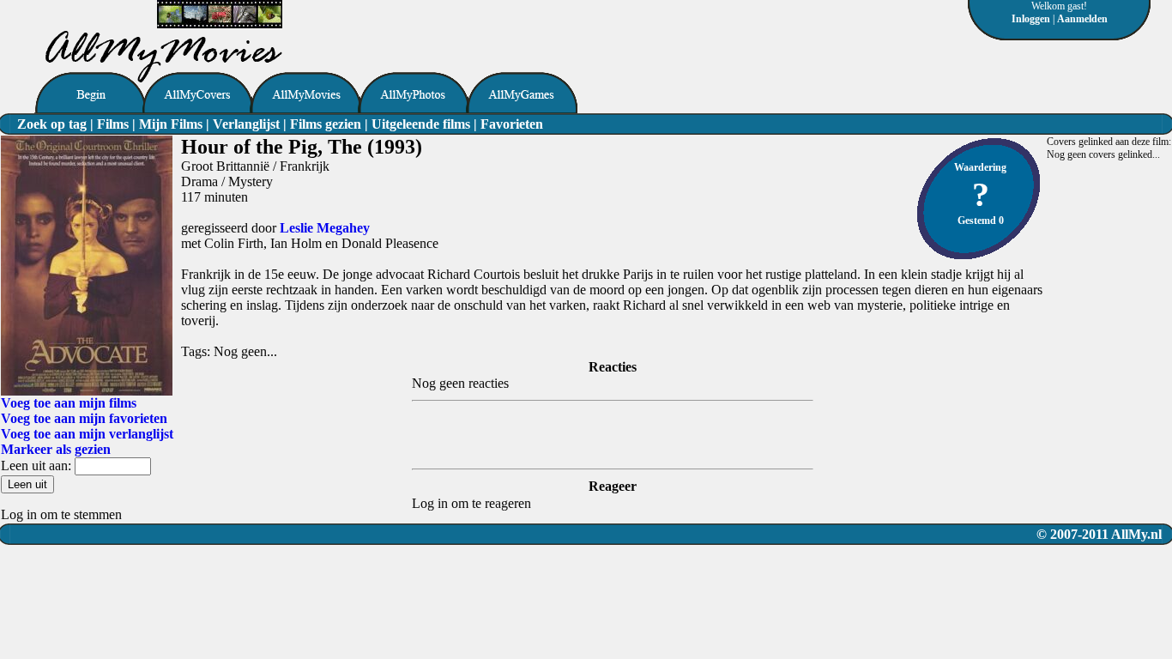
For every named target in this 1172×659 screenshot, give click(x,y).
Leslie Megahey (325, 228)
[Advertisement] (483, 25)
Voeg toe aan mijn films (68, 403)
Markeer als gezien (56, 449)
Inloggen (1031, 19)
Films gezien (325, 124)
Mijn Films (170, 124)
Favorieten (511, 124)
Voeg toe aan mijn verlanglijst (87, 433)
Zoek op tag (52, 124)
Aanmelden (1082, 19)
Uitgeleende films (421, 124)
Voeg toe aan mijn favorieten (84, 418)
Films (113, 124)
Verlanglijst (246, 124)
